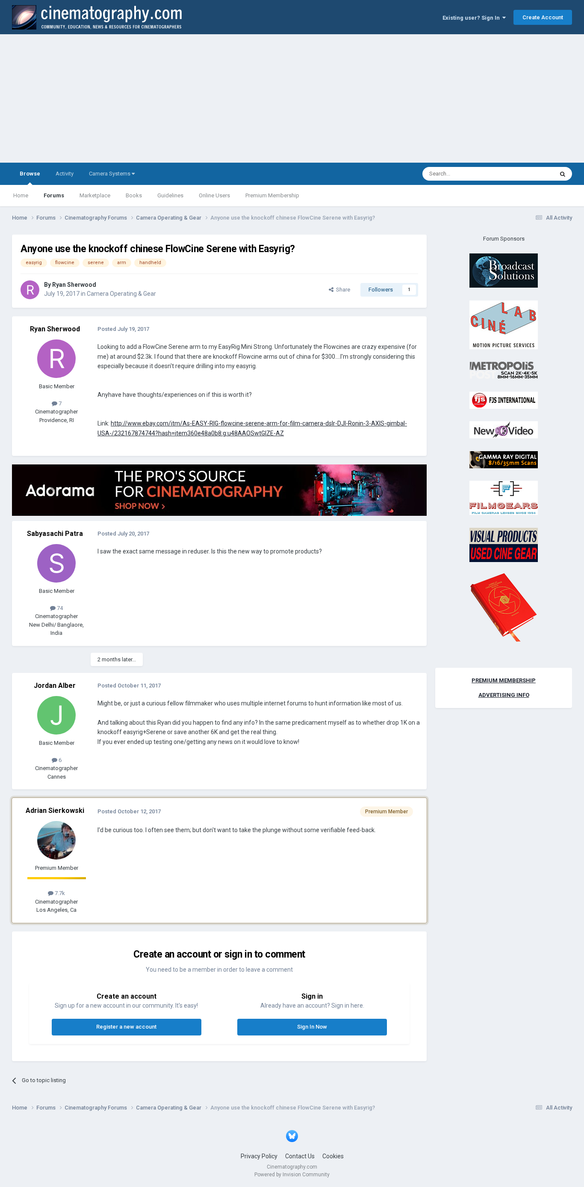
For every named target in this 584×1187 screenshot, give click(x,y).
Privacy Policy (259, 1156)
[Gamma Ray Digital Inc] (503, 459)
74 (59, 608)
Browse (30, 173)
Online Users (214, 195)
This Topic (530, 174)
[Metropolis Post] (503, 370)
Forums (54, 195)
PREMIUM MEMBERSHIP (504, 680)
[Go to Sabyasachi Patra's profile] (56, 563)
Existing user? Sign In (472, 18)
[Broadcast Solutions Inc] (503, 270)
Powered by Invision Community (292, 1175)
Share (341, 289)
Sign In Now (312, 1026)
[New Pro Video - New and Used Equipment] (503, 429)
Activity (65, 173)
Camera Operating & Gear (121, 293)
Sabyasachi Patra (55, 534)
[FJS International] (503, 399)
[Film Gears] (503, 497)
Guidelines (170, 195)
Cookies (333, 1156)
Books (134, 195)
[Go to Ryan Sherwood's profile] (30, 289)
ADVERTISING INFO (503, 695)
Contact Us (300, 1156)
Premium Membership (272, 195)
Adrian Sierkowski (55, 810)
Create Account (542, 17)
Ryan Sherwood (74, 284)
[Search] (562, 174)
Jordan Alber (55, 685)
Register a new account (126, 1026)
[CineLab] (503, 324)
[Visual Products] (503, 544)
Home (20, 195)
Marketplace (95, 195)
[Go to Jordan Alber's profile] (56, 715)
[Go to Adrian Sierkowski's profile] (56, 840)
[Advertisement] (292, 98)
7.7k (59, 893)
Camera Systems (110, 173)
